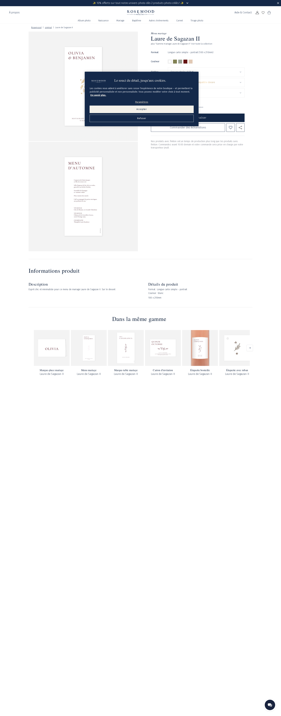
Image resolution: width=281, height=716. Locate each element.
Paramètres (141, 102)
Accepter (141, 109)
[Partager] (240, 127)
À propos (14, 12)
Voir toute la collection (201, 44)
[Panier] (269, 13)
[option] (170, 62)
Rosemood (36, 27)
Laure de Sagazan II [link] (64, 27)
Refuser (141, 118)
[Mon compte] (257, 13)
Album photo (84, 20)
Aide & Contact (243, 12)
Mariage (120, 20)
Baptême (136, 20)
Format (154, 52)
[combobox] (206, 72)
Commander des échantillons (188, 127)
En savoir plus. (98, 95)
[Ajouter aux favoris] (230, 127)
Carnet (179, 20)
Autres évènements (158, 20)
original (48, 27)
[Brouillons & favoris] (263, 13)
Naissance (103, 20)
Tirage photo (197, 20)
